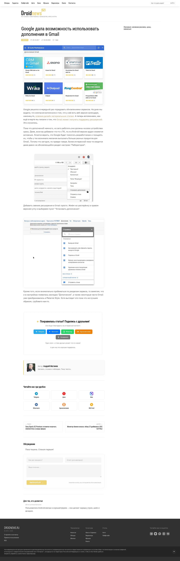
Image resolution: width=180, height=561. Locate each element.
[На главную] (39, 12)
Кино (39, 3)
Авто (33, 3)
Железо (73, 538)
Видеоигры (55, 3)
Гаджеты (15, 3)
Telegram (41, 332)
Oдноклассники (84, 332)
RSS (5, 540)
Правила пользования (11, 538)
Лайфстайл (25, 3)
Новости (25, 40)
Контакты (72, 3)
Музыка (46, 3)
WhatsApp (69, 332)
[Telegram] (151, 533)
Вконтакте (55, 332)
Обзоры (7, 3)
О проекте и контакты (11, 535)
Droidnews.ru (11, 528)
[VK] (168, 533)
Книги (64, 3)
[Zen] (155, 533)
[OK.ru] (163, 533)
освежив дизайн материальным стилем (54, 116)
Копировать (64, 337)
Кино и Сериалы (91, 533)
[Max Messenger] (159, 533)
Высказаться (37, 483)
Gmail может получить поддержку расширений (79, 119)
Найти (172, 3)
